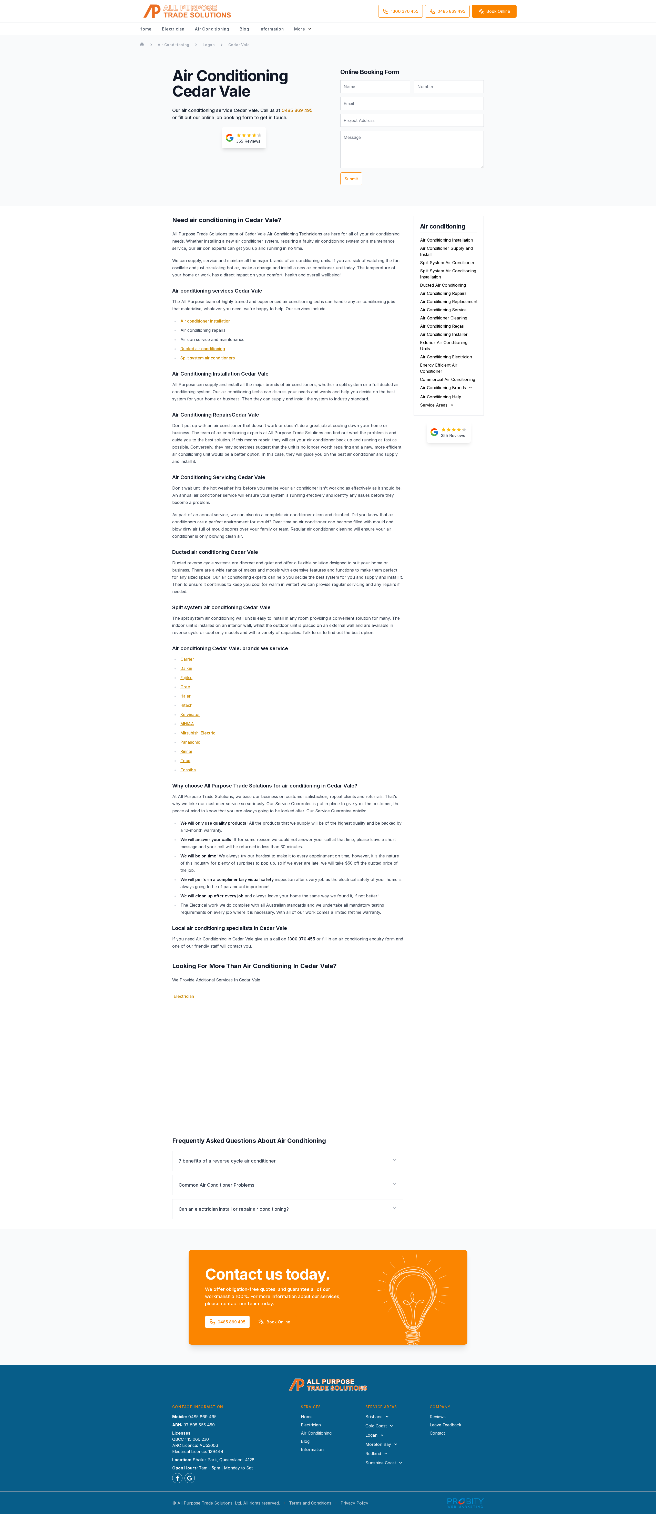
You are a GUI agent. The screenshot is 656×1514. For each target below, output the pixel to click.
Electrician (173, 29)
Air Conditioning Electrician (446, 356)
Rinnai (186, 751)
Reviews (438, 1416)
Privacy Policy (354, 1503)
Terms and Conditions (310, 1503)
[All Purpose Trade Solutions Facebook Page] (177, 1478)
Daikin (186, 668)
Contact (437, 1433)
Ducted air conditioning (202, 348)
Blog (244, 29)
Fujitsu (186, 677)
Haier (185, 696)
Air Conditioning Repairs (443, 293)
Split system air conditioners (207, 357)
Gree (185, 686)
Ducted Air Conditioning (443, 285)
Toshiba (188, 769)
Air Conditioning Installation (446, 240)
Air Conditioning (212, 29)
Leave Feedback (445, 1424)
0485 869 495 (297, 110)
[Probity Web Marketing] (465, 1503)
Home (145, 29)
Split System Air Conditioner (447, 262)
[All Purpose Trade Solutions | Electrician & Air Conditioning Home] (187, 11)
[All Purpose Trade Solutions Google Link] (189, 1478)
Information (272, 29)
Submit (351, 178)
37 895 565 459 (199, 1424)
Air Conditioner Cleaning (443, 317)
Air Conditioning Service (443, 309)
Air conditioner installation (205, 321)
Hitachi (186, 705)
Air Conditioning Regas (442, 326)
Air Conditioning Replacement (448, 301)
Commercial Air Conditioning (447, 379)
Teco (185, 760)
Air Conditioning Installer (444, 334)
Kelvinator (190, 714)
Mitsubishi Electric (197, 732)
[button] (287, 1161)
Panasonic (190, 742)
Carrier (187, 659)
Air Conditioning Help (440, 396)
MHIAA (187, 723)
